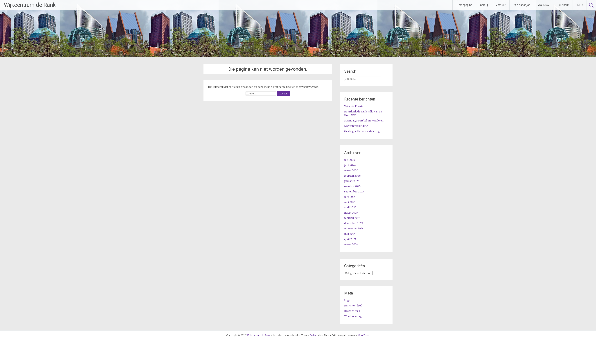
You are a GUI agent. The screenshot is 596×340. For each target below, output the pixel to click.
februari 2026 (352, 175)
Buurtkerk (563, 5)
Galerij (484, 5)
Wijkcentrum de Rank (30, 5)
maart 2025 (351, 212)
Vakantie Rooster (354, 106)
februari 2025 (352, 217)
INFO (580, 5)
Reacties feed (352, 310)
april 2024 (350, 239)
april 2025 (350, 207)
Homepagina (464, 5)
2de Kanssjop (521, 5)
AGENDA (543, 5)
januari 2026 (351, 181)
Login (347, 300)
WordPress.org (353, 316)
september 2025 (354, 191)
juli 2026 (349, 159)
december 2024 (353, 223)
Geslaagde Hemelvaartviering (362, 131)
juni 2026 (350, 165)
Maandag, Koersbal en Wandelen (364, 120)
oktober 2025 (352, 186)
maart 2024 (351, 244)
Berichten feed (353, 305)
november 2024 (354, 228)
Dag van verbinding (356, 125)
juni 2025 (350, 196)
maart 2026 (351, 170)
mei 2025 (349, 202)
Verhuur (501, 5)
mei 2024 (350, 233)
